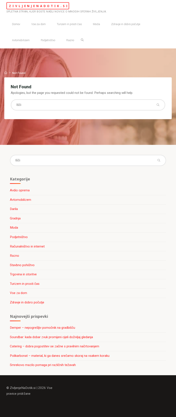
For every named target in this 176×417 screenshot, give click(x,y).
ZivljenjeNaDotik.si (39, 6)
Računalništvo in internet (27, 246)
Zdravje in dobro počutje (27, 302)
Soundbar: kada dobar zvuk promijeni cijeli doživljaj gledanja (51, 337)
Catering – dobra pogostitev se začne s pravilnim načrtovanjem (54, 346)
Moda (14, 228)
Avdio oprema (20, 190)
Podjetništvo (19, 237)
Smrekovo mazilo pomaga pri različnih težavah (43, 365)
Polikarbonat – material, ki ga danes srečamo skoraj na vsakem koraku (59, 356)
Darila (14, 209)
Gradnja (15, 218)
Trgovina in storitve (23, 274)
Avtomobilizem (20, 200)
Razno (14, 256)
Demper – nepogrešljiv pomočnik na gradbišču (42, 328)
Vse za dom (18, 293)
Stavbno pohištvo (22, 265)
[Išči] (82, 40)
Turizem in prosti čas (24, 284)
